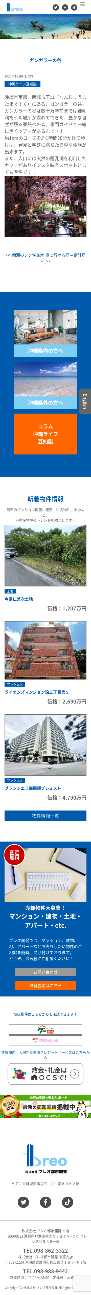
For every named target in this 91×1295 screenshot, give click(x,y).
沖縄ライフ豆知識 (22, 84)
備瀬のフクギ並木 (28, 255)
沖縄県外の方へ (45, 402)
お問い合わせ (21, 965)
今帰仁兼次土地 (19, 599)
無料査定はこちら (45, 986)
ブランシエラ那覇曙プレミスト (33, 788)
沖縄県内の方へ (45, 350)
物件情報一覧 (45, 816)
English (85, 401)
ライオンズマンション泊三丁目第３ (37, 692)
